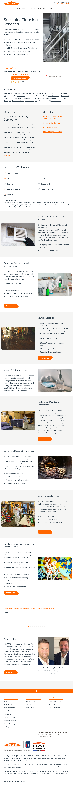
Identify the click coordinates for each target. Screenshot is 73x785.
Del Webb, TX (39, 98)
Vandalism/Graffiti (22, 207)
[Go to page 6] (39, 627)
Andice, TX (65, 96)
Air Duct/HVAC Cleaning (57, 202)
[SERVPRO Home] (12, 3)
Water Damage (9, 701)
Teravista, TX (56, 101)
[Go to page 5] (37, 627)
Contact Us (52, 8)
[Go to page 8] (43, 627)
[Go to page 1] (28, 627)
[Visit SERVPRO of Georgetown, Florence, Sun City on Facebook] (36, 691)
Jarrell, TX (21, 96)
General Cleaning (9, 724)
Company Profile (31, 701)
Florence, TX (44, 93)
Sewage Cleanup (9, 202)
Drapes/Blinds (50, 205)
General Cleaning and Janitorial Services (52, 117)
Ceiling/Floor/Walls (23, 205)
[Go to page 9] (45, 627)
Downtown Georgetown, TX (27, 93)
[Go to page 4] (34, 627)
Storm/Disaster (9, 711)
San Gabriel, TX (18, 101)
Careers (29, 704)
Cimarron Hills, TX (31, 101)
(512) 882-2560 (63, 4)
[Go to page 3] (32, 627)
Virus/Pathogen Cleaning (40, 202)
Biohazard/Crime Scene (23, 202)
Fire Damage (8, 704)
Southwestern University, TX (22, 98)
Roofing (6, 727)
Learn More (10, 306)
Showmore (7, 155)
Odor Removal (60, 205)
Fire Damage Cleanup (52, 131)
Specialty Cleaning (10, 720)
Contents (32, 207)
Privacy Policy (53, 704)
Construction (8, 714)
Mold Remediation (51, 127)
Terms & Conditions (55, 701)
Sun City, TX (54, 93)
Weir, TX (8, 98)
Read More (10, 672)
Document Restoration (37, 205)
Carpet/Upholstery (10, 205)
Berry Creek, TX (53, 96)
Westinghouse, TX (52, 98)
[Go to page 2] (30, 627)
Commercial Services (52, 123)
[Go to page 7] (41, 627)
